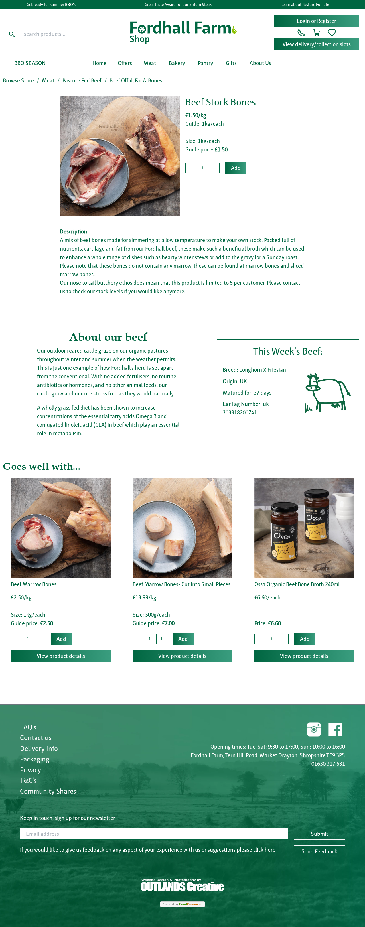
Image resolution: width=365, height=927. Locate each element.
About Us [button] (260, 63)
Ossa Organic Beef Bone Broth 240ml (297, 584)
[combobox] (63, 34)
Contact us (36, 737)
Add (236, 167)
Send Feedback (319, 851)
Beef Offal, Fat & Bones (136, 80)
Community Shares (48, 791)
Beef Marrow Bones (33, 584)
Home (99, 63)
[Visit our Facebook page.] (335, 728)
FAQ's (28, 727)
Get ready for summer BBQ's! (52, 4)
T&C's (28, 780)
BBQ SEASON (30, 63)
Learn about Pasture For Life (305, 4)
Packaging (34, 759)
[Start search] (12, 34)
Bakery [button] (177, 63)
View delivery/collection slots (317, 44)
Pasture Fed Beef (82, 80)
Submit (319, 833)
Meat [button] (149, 63)
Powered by (182, 904)
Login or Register (316, 20)
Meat (48, 80)
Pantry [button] (205, 63)
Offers (125, 63)
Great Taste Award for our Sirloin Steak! (179, 4)
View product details (61, 655)
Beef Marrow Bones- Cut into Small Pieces (181, 584)
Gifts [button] (231, 63)
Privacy (30, 769)
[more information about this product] (61, 527)
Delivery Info (39, 748)
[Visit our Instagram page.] (314, 728)
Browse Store (18, 80)
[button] (301, 32)
